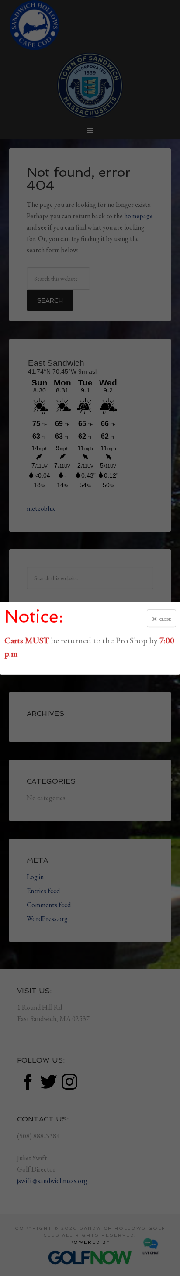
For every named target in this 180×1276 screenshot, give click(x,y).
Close (165, 619)
